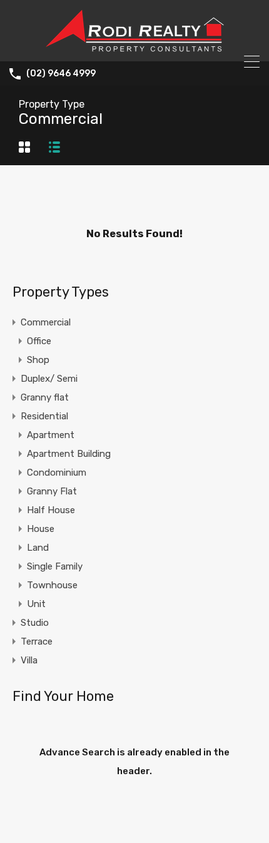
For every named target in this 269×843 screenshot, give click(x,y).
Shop (38, 359)
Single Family (55, 566)
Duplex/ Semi (49, 378)
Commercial (46, 322)
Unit (36, 604)
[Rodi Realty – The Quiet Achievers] (134, 46)
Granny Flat (52, 491)
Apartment (50, 435)
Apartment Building (69, 453)
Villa (29, 660)
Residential (44, 416)
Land (38, 547)
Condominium (56, 472)
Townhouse (52, 585)
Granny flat (45, 397)
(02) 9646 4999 (61, 74)
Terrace (37, 641)
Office (39, 341)
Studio (35, 622)
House (40, 528)
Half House (51, 510)
